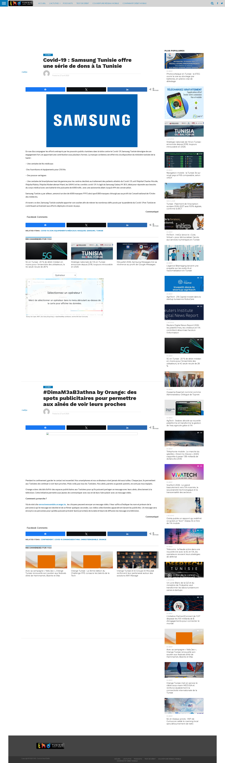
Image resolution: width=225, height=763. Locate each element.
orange (102, 539)
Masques (81, 231)
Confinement (47, 539)
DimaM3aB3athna (71, 539)
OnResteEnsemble (89, 539)
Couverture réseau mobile (105, 3)
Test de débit (82, 3)
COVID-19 (45, 231)
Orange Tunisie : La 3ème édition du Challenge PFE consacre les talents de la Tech (90, 573)
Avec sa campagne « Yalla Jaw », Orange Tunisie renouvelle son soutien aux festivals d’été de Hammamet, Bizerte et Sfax (46, 573)
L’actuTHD (54, 3)
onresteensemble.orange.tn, (53, 504)
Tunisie (99, 231)
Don (51, 231)
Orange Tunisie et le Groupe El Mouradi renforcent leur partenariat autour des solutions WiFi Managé (135, 573)
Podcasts (68, 3)
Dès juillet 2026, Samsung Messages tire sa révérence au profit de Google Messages (137, 263)
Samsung (91, 231)
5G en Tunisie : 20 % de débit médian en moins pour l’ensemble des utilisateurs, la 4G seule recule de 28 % (45, 264)
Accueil (42, 3)
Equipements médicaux (65, 231)
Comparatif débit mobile (134, 3)
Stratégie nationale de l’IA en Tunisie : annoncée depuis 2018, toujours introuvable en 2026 (92, 264)
